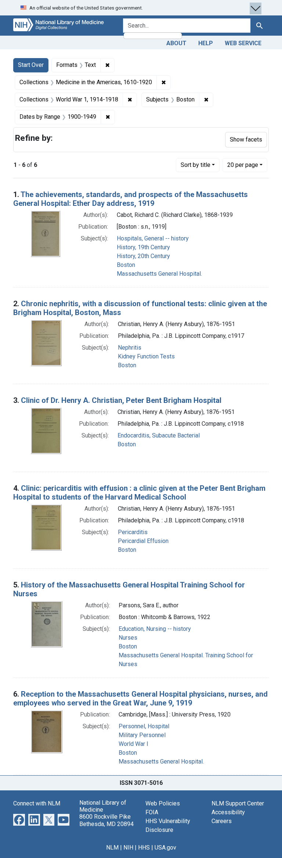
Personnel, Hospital (144, 726)
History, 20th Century (143, 256)
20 (242, 164)
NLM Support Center (238, 803)
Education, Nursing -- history (155, 628)
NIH (128, 847)
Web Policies (162, 803)
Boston (126, 264)
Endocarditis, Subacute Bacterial (159, 435)
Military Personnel (142, 735)
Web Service (243, 43)
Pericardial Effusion (143, 540)
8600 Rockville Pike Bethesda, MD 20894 (106, 820)
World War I (133, 743)
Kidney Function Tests (146, 356)
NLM (112, 847)
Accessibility (228, 812)
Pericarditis (133, 532)
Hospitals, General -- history (153, 238)
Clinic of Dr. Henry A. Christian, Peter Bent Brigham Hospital (121, 400)
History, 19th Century (143, 247)
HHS (144, 847)
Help (205, 43)
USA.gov (165, 847)
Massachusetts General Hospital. (159, 273)
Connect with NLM (36, 803)
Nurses (128, 637)
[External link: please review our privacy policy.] (19, 819)
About (176, 43)
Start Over (31, 64)
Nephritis (129, 347)
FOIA (151, 812)
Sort (195, 164)
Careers (222, 821)
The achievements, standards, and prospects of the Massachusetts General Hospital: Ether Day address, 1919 (130, 199)
